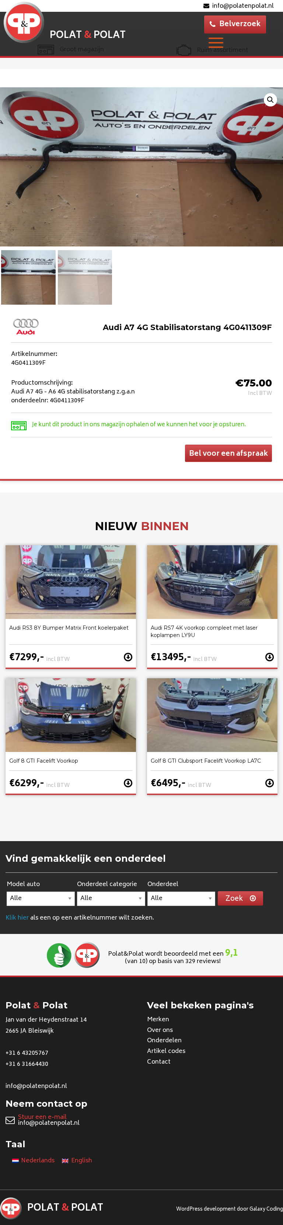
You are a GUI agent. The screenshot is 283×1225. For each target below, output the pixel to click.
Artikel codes (166, 1051)
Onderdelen (164, 1041)
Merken (158, 1020)
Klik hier (17, 918)
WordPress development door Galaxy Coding (229, 1209)
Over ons (160, 1030)
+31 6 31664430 (27, 1064)
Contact (159, 1062)
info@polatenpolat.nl (243, 6)
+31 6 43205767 (27, 1053)
